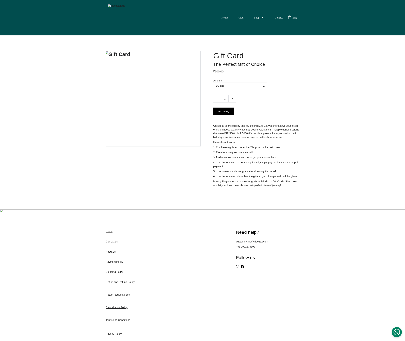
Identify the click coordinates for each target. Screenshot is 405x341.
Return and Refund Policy (120, 282)
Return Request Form (118, 294)
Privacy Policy (114, 334)
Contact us (112, 241)
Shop (256, 17)
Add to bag (223, 111)
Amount (217, 80)
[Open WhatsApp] (397, 332)
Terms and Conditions (118, 320)
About (241, 17)
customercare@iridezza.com (252, 241)
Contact (279, 17)
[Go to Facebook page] (242, 266)
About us (111, 251)
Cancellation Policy (117, 307)
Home (224, 17)
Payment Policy (114, 261)
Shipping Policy (114, 272)
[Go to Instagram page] (237, 266)
